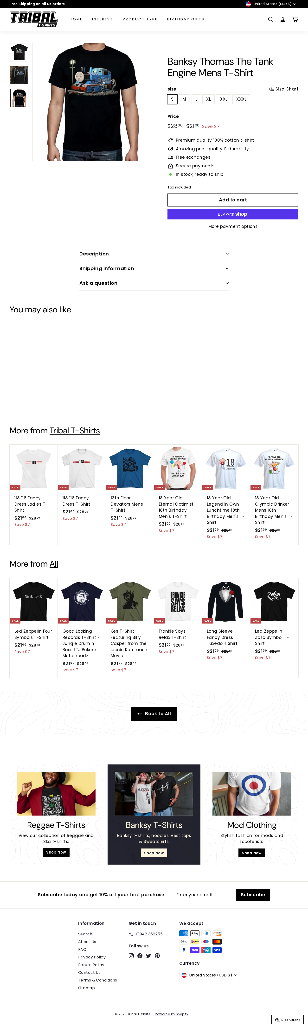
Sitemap (86, 988)
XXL (223, 99)
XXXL (241, 99)
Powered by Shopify (171, 1014)
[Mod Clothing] (251, 794)
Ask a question (98, 283)
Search (85, 934)
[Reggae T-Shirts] (56, 794)
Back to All (157, 713)
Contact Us (89, 972)
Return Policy (91, 965)
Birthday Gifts (186, 19)
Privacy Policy (92, 957)
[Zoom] (92, 102)
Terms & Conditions (97, 980)
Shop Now (56, 852)
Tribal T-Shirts (75, 430)
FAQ (82, 949)
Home (76, 19)
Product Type (140, 19)
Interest (102, 19)
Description (94, 253)
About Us (87, 942)
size (232, 89)
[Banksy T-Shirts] (154, 794)
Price (173, 116)
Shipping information (106, 268)
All (54, 563)
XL (208, 99)
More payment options (233, 226)
